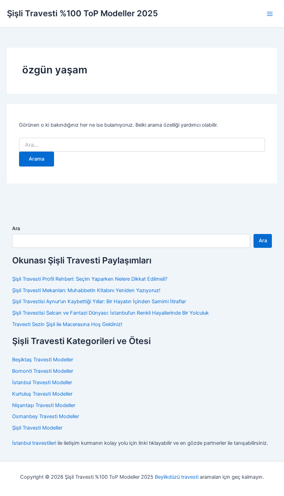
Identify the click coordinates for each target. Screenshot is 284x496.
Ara (16, 228)
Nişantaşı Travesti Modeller (43, 405)
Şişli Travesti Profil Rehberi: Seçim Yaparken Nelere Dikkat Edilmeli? (89, 279)
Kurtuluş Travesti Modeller (42, 394)
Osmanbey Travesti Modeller (45, 416)
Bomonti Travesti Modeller (42, 371)
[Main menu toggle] (270, 14)
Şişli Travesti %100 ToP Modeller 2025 (82, 13)
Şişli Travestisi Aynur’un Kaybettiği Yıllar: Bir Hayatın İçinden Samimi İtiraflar (99, 301)
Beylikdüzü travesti (176, 477)
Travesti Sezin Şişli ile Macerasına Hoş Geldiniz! (67, 324)
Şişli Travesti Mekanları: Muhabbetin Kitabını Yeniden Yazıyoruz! (86, 290)
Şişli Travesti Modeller (37, 428)
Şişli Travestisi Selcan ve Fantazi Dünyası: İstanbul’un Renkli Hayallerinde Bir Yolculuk (110, 313)
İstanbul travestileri (34, 443)
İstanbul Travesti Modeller (42, 382)
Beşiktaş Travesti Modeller (42, 360)
